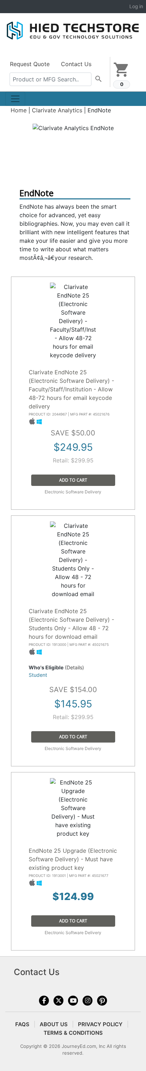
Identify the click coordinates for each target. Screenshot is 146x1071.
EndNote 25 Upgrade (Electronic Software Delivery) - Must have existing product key (73, 859)
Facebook (44, 1001)
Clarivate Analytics (57, 110)
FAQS (22, 1024)
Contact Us (76, 64)
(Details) (74, 667)
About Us (54, 1024)
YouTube (73, 1001)
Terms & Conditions (73, 1032)
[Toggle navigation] (15, 99)
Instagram (87, 1001)
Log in (136, 6)
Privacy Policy (100, 1024)
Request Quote (30, 64)
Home (19, 110)
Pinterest (102, 1001)
